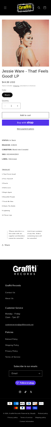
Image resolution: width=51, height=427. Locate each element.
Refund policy (43, 413)
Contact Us (10, 292)
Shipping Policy (12, 345)
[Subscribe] (39, 373)
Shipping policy (40, 417)
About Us (9, 298)
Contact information (27, 421)
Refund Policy (11, 339)
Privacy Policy (11, 351)
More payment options (25, 129)
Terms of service (26, 417)
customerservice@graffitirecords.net (19, 325)
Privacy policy (13, 417)
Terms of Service (12, 357)
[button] (5, 8)
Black (7, 95)
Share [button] (7, 245)
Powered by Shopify (28, 413)
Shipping (16, 85)
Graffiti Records (15, 413)
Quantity (5, 101)
